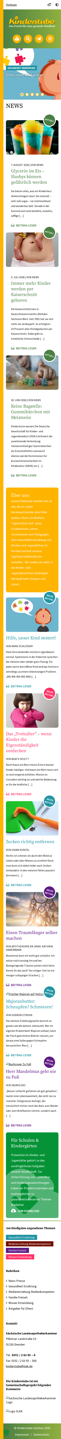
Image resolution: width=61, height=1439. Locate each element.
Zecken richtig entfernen (30, 842)
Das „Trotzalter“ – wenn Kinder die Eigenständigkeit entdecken (29, 742)
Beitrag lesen (26, 225)
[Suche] (28, 39)
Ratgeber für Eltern (20, 1308)
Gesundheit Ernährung (21, 68)
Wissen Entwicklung (20, 1257)
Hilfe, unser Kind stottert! (25, 75)
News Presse (16, 1281)
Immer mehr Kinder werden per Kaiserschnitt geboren (31, 292)
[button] (6, 1433)
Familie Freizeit (17, 1250)
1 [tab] (22, 94)
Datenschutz (41, 1434)
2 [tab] (27, 94)
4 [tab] (37, 94)
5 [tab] (42, 94)
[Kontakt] (39, 39)
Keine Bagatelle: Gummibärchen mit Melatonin (30, 411)
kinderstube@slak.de (19, 1366)
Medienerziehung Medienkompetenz (29, 1244)
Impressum (22, 1434)
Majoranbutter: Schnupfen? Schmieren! (29, 1004)
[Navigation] (50, 39)
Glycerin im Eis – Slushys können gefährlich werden (29, 176)
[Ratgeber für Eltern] (17, 39)
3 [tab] (32, 94)
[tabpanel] (32, 74)
